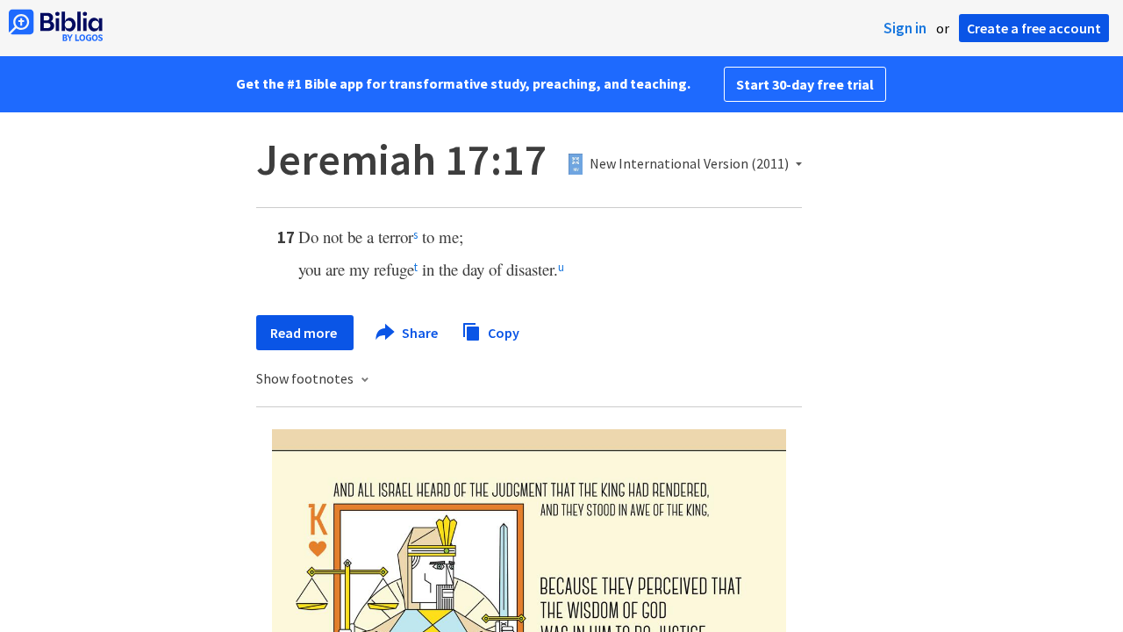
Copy (502, 332)
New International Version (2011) (689, 164)
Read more (305, 332)
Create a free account (1034, 28)
